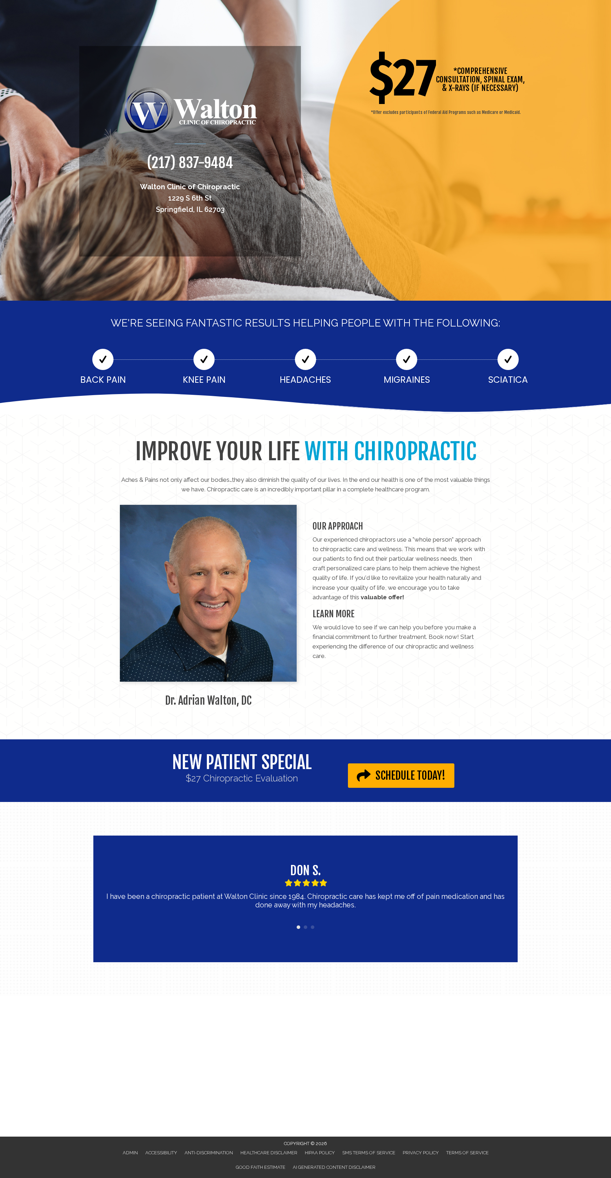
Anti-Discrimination (209, 1152)
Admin (130, 1152)
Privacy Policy (421, 1152)
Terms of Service (467, 1152)
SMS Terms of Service (368, 1152)
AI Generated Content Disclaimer (334, 1167)
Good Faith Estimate (260, 1167)
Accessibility (161, 1152)
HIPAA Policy (320, 1152)
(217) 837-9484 (190, 163)
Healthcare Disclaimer (268, 1152)
